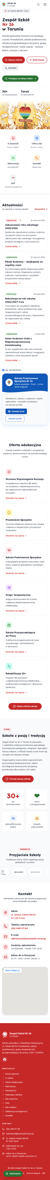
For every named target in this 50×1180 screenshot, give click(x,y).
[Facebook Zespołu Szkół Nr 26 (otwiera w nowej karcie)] (4, 1059)
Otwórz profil (16, 419)
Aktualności (10, 1090)
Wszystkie (40, 209)
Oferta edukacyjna (14, 1082)
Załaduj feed (18, 411)
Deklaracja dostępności (16, 1111)
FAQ (7, 1103)
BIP (43, 1173)
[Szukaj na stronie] (38, 4)
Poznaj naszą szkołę (19, 779)
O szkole (9, 1078)
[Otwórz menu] (45, 4)
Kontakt (12, 68)
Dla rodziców (11, 1099)
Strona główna (12, 1074)
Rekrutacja (38, 60)
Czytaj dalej (25, 246)
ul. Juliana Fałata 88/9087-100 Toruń (17, 1139)
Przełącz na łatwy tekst (21, 78)
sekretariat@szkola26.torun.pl (28, 938)
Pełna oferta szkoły (27, 706)
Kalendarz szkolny (13, 1094)
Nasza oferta (15, 60)
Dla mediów (10, 1107)
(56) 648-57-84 (19, 928)
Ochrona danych (33, 1173)
